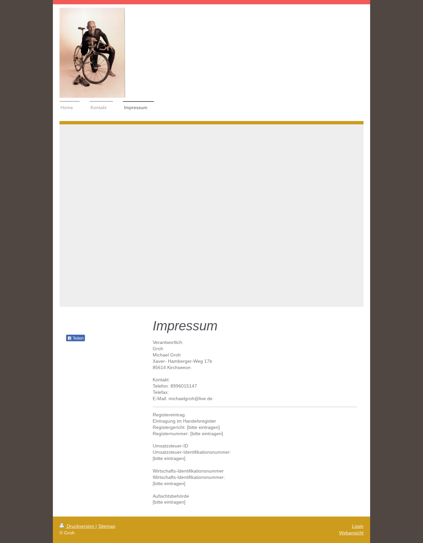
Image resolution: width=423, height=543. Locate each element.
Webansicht (351, 532)
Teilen (78, 338)
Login (358, 526)
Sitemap (106, 526)
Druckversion (80, 526)
